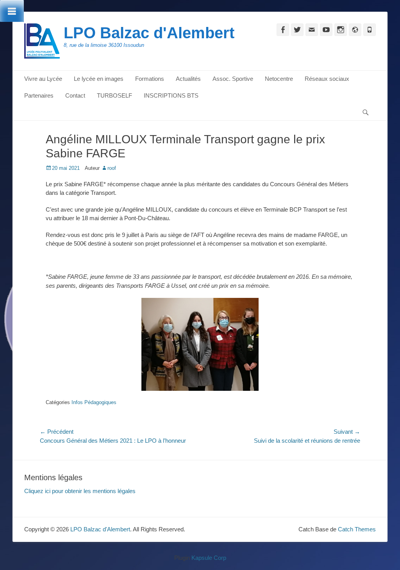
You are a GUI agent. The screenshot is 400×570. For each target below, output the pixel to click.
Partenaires (39, 95)
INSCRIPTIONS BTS (171, 95)
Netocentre (279, 78)
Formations (149, 78)
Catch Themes (357, 529)
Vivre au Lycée (43, 78)
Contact (75, 95)
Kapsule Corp (208, 557)
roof (111, 168)
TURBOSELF (114, 95)
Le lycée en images (98, 78)
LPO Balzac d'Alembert (149, 32)
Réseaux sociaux (327, 78)
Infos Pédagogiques (93, 402)
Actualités (188, 78)
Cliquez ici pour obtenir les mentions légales (80, 491)
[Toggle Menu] (12, 11)
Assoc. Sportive (232, 78)
